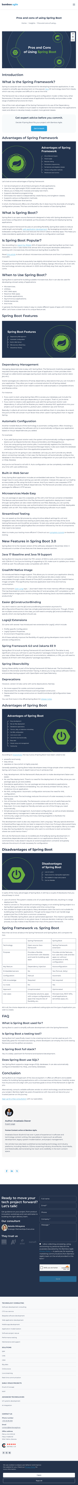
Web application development (12, 1320)
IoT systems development (11, 1401)
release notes (46, 699)
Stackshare (17, 755)
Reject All (39, 1481)
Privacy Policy (30, 1467)
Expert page (10, 1124)
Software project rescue (10, 1333)
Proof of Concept (8, 1387)
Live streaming (7, 1373)
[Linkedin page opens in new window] (9, 1452)
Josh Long (19, 589)
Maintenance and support (11, 1342)
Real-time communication (11, 1377)
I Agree (39, 1475)
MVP (3, 1391)
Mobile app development (11, 1324)
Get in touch (39, 128)
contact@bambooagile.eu (11, 1427)
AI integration (7, 1405)
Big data (5, 1364)
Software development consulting (14, 1307)
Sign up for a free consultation (14, 1099)
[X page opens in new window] (6, 1452)
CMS (3, 1356)
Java (47, 89)
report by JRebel (24, 245)
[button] (7, 1171)
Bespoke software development (13, 1316)
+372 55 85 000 (7, 1421)
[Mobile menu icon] (74, 5)
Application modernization (11, 1329)
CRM (3, 1360)
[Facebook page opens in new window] (3, 1452)
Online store (6, 1369)
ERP (3, 1351)
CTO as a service (8, 1311)
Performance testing (9, 1337)
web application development (35, 229)
